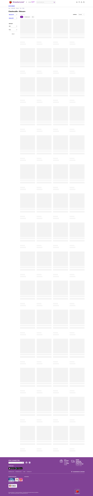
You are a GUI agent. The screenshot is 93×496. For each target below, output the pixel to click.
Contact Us (29, 471)
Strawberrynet (27, 16)
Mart (33, 16)
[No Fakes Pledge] (21, 481)
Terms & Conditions (18, 492)
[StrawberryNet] (16, 2)
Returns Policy (19, 471)
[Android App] (19, 469)
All (21, 16)
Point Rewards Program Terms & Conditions (30, 492)
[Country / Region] (77, 2)
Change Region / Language (79, 471)
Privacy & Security (11, 492)
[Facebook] (26, 463)
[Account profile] (81, 2)
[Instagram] (30, 463)
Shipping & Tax (11, 471)
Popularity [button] (80, 14)
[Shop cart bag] (84, 2)
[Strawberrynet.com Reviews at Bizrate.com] (11, 481)
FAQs (24, 471)
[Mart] (31, 2)
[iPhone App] (12, 469)
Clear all (13, 33)
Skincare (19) (11, 14)
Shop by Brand (11, 5)
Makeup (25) (11, 18)
